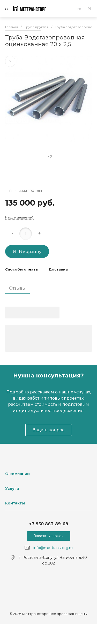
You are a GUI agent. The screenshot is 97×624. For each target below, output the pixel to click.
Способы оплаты (21, 269)
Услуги (12, 488)
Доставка (58, 269)
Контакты (15, 503)
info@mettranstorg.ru (53, 547)
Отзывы (17, 288)
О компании (17, 473)
